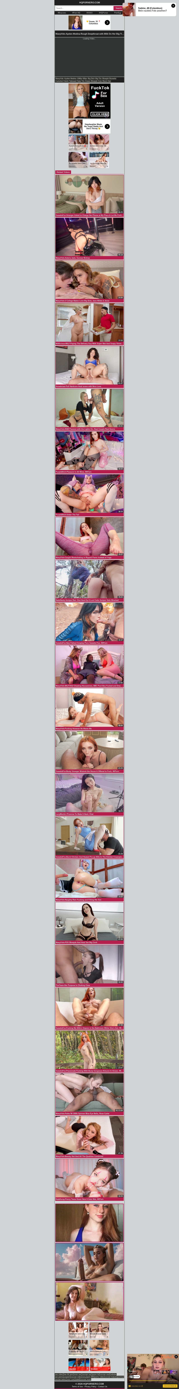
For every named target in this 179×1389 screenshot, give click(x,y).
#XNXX (90, 13)
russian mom (85, 1379)
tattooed (72, 81)
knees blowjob (91, 81)
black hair (107, 81)
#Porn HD (76, 13)
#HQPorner (103, 13)
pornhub (120, 1377)
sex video (59, 1374)
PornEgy (117, 13)
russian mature (111, 1377)
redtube (113, 1374)
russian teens (60, 1379)
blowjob (105, 79)
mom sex (77, 1374)
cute (100, 81)
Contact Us (102, 1387)
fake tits (81, 81)
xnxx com (71, 1379)
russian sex (86, 1374)
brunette (112, 79)
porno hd (95, 1374)
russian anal (105, 1374)
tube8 (77, 1379)
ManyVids (60, 79)
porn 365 (90, 1377)
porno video (99, 1377)
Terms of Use (77, 1387)
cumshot (59, 81)
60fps (85, 79)
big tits (98, 79)
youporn (67, 1377)
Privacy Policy (90, 1387)
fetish (66, 81)
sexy (84, 1377)
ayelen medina (70, 79)
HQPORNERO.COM (89, 2)
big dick (91, 79)
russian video (76, 1377)
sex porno (59, 1377)
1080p (79, 79)
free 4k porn (68, 1374)
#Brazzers (62, 13)
